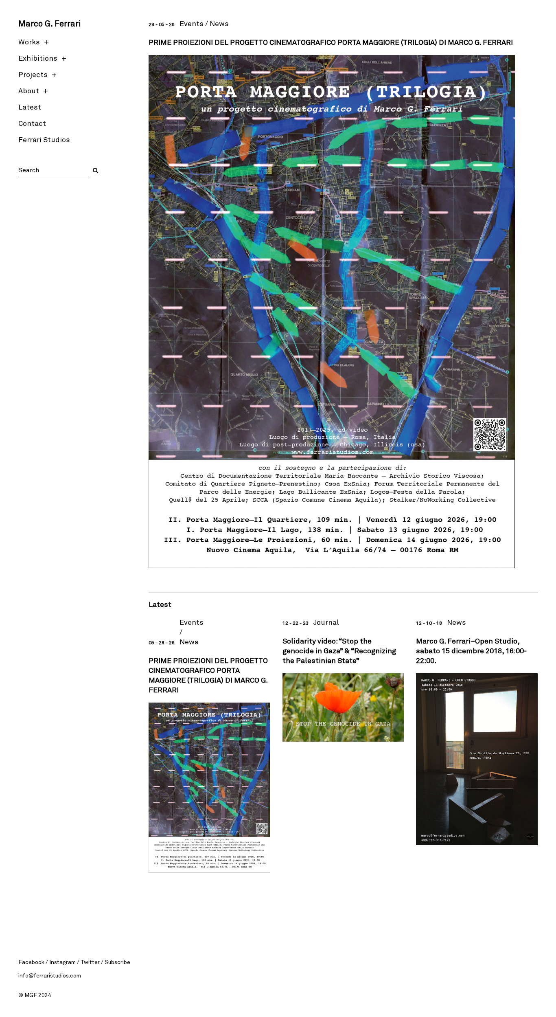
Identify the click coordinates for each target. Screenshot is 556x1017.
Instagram (62, 961)
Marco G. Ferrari (49, 23)
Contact (32, 123)
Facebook (31, 961)
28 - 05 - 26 (162, 24)
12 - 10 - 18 (429, 623)
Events (191, 23)
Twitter (90, 961)
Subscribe (117, 961)
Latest (29, 106)
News (219, 23)
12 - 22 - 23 (295, 623)
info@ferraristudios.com (49, 975)
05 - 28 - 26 (162, 642)
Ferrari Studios (44, 139)
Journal (326, 621)
